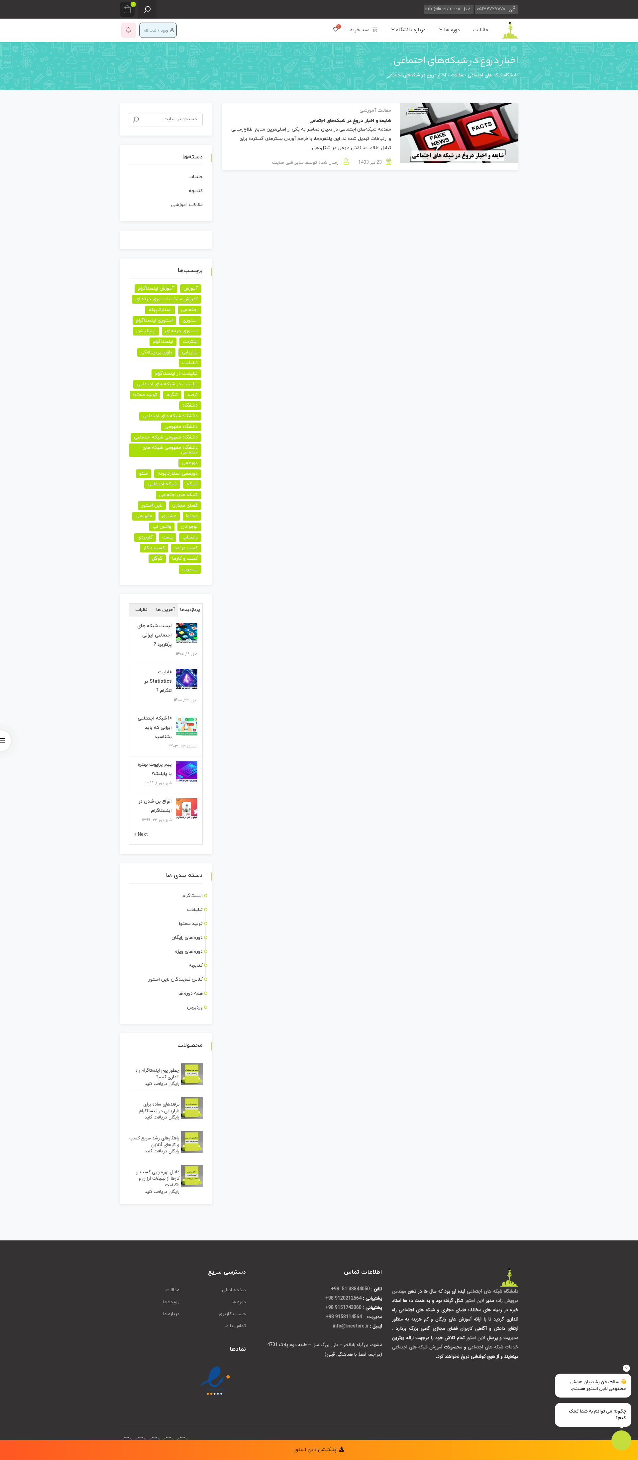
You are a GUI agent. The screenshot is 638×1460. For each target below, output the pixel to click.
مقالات (480, 30)
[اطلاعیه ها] (128, 30)
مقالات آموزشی (375, 110)
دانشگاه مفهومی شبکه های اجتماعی (170, 449)
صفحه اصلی (234, 1290)
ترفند (192, 395)
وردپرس (195, 1007)
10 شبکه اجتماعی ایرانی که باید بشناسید (155, 727)
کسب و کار (154, 548)
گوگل (157, 558)
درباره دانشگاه (409, 30)
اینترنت (190, 342)
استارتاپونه (160, 310)
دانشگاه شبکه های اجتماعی (170, 416)
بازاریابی (190, 352)
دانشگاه (190, 405)
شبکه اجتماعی (162, 484)
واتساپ (190, 537)
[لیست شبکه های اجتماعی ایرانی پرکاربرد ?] (186, 633)
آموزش (190, 288)
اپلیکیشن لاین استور (316, 1449)
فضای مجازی (185, 505)
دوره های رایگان (187, 937)
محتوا (192, 516)
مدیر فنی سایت (288, 162)
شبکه (192, 484)
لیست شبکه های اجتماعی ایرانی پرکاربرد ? (154, 635)
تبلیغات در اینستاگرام (176, 373)
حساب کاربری (232, 1314)
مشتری (169, 516)
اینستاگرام (163, 342)
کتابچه (196, 191)
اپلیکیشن (146, 331)
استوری (190, 320)
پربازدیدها (190, 610)
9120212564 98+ (343, 1298)
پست (167, 537)
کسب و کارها (185, 558)
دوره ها (451, 30)
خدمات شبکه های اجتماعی (493, 1347)
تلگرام (172, 395)
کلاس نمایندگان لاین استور (175, 979)
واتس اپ (162, 527)
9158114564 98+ (344, 1316)
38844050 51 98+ (350, 1289)
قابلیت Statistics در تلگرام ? (158, 681)
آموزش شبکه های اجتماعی (417, 1347)
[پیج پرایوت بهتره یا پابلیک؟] (186, 772)
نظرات (141, 610)
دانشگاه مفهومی (181, 427)
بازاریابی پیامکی (156, 352)
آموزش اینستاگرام (156, 288)
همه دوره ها (190, 993)
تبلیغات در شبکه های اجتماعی (167, 384)
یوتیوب (190, 569)
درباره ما (171, 1314)
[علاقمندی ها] (336, 30)
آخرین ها (165, 610)
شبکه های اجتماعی (178, 495)
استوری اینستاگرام (154, 320)
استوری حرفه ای (181, 331)
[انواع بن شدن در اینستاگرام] (186, 809)
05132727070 (491, 9)
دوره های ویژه (189, 951)
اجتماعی (189, 310)
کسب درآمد (186, 548)
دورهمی (190, 463)
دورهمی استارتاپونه (178, 473)
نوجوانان (189, 527)
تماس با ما (235, 1326)
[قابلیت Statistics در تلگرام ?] (186, 679)
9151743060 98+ (343, 1307)
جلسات (195, 177)
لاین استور (151, 505)
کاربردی (145, 537)
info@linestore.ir (443, 9)
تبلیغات (190, 363)
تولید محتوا (145, 395)
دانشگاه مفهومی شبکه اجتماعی (166, 437)
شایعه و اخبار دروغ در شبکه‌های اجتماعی (350, 121)
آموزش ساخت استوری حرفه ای (166, 299)
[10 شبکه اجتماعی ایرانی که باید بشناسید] (186, 726)
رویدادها (171, 1302)
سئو (143, 473)
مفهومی (144, 516)
